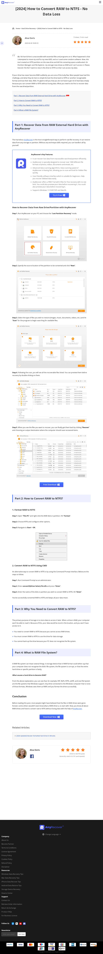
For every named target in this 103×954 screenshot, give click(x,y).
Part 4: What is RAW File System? (26, 110)
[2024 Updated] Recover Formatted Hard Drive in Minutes (35, 736)
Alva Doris (30, 38)
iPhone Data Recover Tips (11, 882)
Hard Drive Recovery (29, 28)
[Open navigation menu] (99, 3)
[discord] (24, 923)
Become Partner (8, 844)
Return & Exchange (9, 908)
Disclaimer (6, 867)
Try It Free (57, 195)
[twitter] (16, 923)
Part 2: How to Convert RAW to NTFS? (28, 100)
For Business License (9, 915)
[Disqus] (51, 794)
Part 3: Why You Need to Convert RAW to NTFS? (31, 105)
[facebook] (13, 923)
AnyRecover (28, 140)
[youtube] (20, 923)
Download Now (49, 717)
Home (18, 28)
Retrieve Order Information (12, 904)
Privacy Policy (7, 855)
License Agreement (9, 851)
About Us (5, 840)
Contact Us (6, 900)
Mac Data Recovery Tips (11, 878)
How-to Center (7, 893)
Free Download (49, 484)
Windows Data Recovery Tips (12, 874)
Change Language (52, 834)
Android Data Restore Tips (12, 885)
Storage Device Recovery (11, 889)
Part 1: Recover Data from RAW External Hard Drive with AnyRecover (40, 96)
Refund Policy (7, 863)
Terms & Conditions (9, 848)
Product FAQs (7, 912)
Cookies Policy (7, 859)
